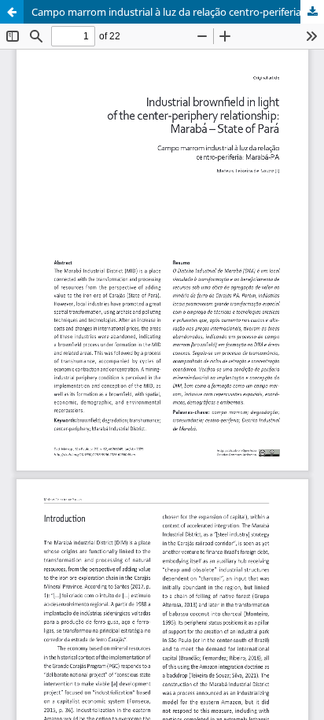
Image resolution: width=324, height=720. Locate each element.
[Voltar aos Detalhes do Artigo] (12, 12)
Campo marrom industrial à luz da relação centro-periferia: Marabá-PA (177, 12)
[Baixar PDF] (312, 12)
